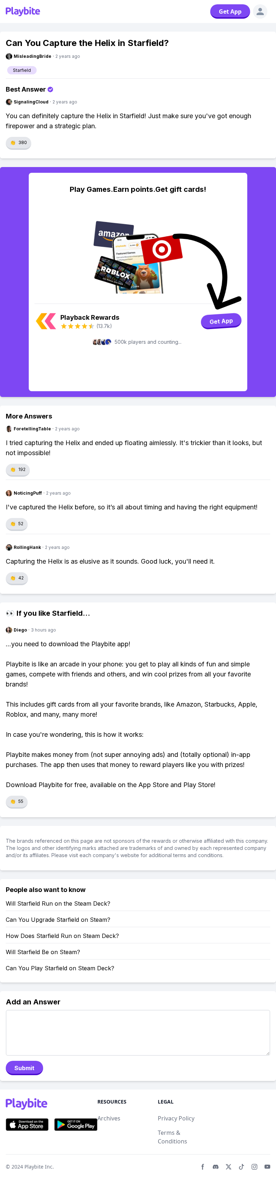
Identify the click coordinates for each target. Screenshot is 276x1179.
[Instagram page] (254, 1167)
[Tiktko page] (241, 1167)
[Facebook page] (203, 1167)
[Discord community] (215, 1167)
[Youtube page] (267, 1167)
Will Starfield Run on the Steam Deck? (58, 903)
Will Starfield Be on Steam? (43, 952)
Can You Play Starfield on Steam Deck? (60, 968)
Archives (108, 1118)
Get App (230, 11)
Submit (24, 1068)
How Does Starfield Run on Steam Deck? (62, 935)
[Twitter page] (228, 1167)
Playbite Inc (38, 1166)
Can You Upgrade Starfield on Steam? (58, 919)
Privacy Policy (176, 1118)
